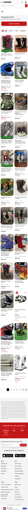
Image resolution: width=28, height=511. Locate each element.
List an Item (18, 463)
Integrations (18, 478)
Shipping (17, 476)
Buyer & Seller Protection (4, 495)
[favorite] (11, 37)
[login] (22, 2)
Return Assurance (5, 492)
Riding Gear (4, 463)
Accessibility (18, 497)
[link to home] (7, 2)
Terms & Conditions (6, 484)
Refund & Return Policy (7, 489)
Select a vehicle (14, 23)
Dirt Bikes (3, 471)
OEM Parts (4, 468)
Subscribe (23, 445)
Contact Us (17, 494)
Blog (16, 487)
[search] (26, 5)
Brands (3, 473)
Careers (17, 489)
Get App (24, 508)
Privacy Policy (4, 487)
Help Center (18, 484)
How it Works (18, 466)
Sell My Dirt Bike (19, 471)
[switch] (5, 31)
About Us (17, 492)
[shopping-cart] (25, 2)
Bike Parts (3, 466)
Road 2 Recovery (19, 499)
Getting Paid (18, 468)
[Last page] (26, 389)
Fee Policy (4, 498)
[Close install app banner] (1, 508)
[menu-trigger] (1, 2)
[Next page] (23, 389)
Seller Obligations (19, 473)
